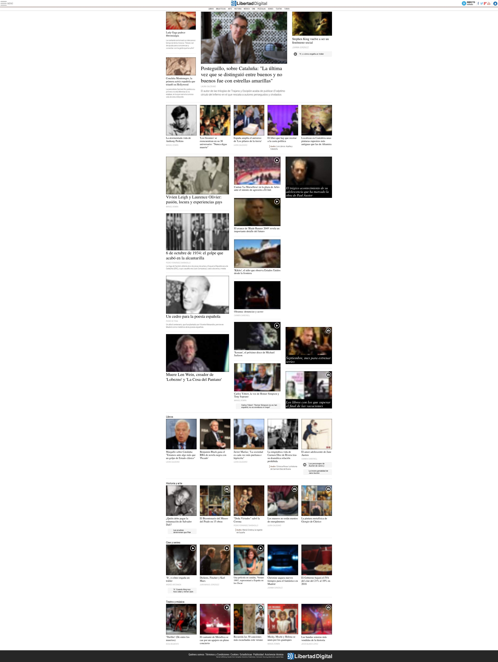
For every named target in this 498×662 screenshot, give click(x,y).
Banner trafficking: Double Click (225, 657)
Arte (230, 9)
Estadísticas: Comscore (255, 657)
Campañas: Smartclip (241, 657)
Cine (253, 9)
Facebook (478, 3)
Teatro (279, 9)
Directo (471, 3)
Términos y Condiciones (217, 654)
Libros (211, 9)
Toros (286, 9)
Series (270, 9)
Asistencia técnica (274, 654)
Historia (237, 9)
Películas (262, 9)
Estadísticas (246, 654)
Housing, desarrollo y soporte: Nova (273, 657)
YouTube (488, 3)
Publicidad (258, 654)
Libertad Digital (249, 3)
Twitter (481, 3)
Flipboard (485, 3)
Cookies (234, 654)
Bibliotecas (221, 9)
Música (247, 9)
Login (495, 3)
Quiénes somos (196, 654)
